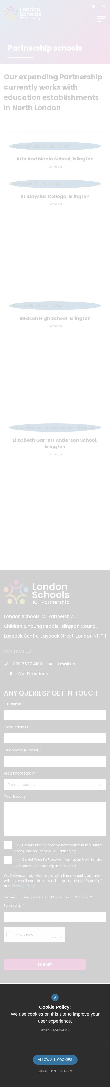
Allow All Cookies (55, 1060)
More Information (55, 1030)
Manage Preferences (55, 1071)
